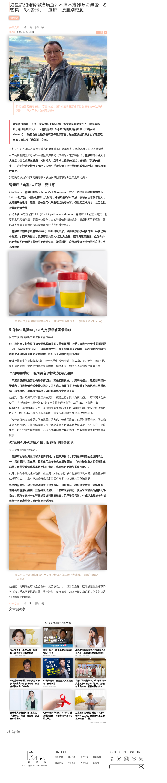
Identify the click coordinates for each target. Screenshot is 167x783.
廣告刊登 (84, 757)
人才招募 (84, 763)
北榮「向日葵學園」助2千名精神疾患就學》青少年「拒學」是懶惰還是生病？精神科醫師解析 (90, 683)
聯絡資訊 (59, 763)
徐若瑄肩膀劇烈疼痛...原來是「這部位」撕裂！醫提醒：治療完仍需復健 (24, 716)
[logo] (34, 757)
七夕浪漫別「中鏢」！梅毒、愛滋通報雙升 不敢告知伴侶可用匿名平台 (57, 716)
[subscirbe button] (141, 766)
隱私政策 (97, 757)
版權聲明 (97, 763)
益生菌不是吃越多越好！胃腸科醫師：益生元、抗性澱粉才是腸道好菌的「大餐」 (90, 716)
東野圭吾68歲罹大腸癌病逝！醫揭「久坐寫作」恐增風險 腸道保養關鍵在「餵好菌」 (25, 683)
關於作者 (72, 757)
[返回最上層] (158, 774)
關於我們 (59, 757)
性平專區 (72, 763)
